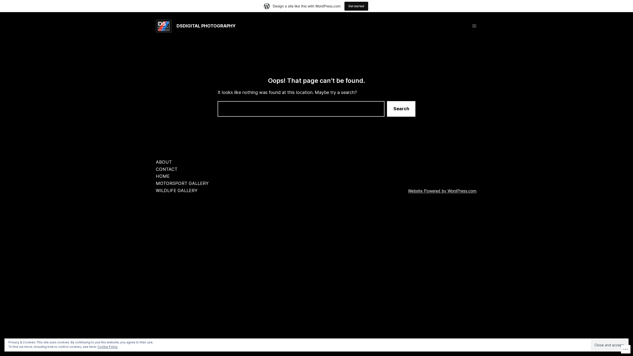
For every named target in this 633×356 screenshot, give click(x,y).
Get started (356, 6)
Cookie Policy (107, 347)
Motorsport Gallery (182, 183)
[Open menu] (474, 26)
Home (163, 176)
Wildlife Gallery (177, 190)
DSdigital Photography (206, 25)
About (164, 162)
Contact (167, 169)
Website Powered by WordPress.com (442, 190)
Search (401, 108)
